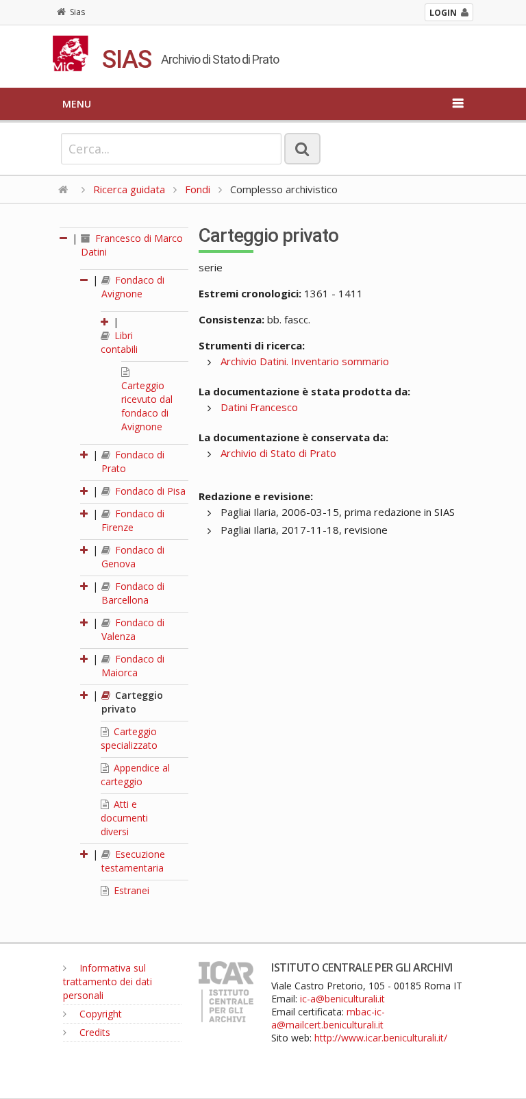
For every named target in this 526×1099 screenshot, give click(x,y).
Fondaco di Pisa (149, 490)
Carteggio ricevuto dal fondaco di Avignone (147, 406)
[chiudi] (85, 279)
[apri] (105, 321)
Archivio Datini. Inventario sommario (305, 361)
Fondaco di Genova (132, 556)
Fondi (197, 189)
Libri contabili (119, 342)
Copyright (99, 1013)
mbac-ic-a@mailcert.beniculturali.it (328, 1018)
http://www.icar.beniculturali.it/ (380, 1037)
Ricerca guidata (129, 189)
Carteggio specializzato (129, 738)
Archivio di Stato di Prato (278, 453)
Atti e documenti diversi (124, 818)
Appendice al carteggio (135, 774)
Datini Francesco (259, 407)
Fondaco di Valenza (132, 629)
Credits (93, 1032)
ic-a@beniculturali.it (342, 998)
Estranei (130, 890)
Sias (77, 12)
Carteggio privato (132, 702)
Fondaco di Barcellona (132, 593)
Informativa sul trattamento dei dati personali (107, 981)
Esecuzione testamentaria (133, 861)
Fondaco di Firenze (132, 520)
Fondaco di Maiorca (132, 665)
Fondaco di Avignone (132, 286)
